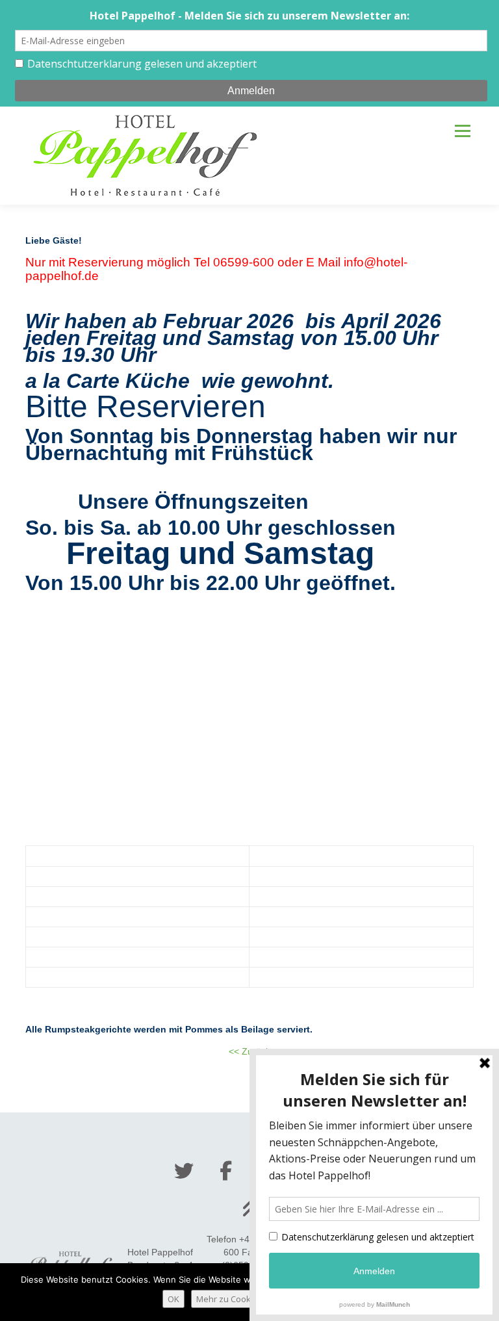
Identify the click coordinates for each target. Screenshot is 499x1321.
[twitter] (184, 1171)
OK (173, 1299)
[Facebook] (226, 1171)
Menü (462, 130)
